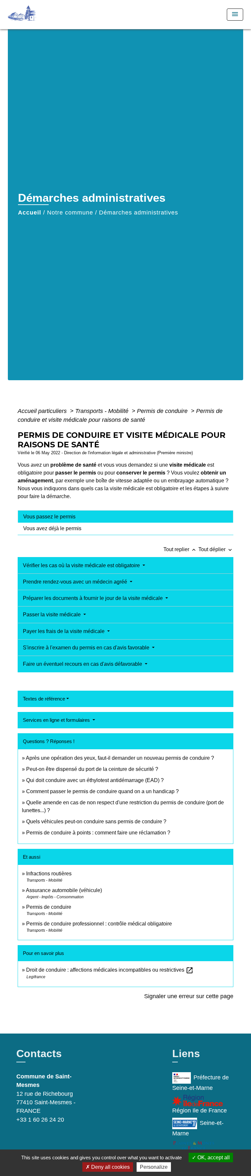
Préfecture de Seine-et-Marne (200, 1082)
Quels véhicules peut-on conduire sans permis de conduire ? (96, 821)
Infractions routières (49, 873)
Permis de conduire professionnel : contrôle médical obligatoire (99, 923)
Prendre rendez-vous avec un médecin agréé (75, 582)
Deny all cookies (110, 1167)
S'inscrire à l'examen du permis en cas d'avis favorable (87, 647)
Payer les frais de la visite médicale (64, 631)
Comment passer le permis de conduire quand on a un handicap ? (102, 791)
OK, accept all (213, 1157)
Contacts (39, 1053)
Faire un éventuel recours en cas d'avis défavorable (83, 664)
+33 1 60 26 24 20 (40, 1119)
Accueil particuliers (43, 411)
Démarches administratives (138, 212)
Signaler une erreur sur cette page (188, 996)
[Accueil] (32, 14)
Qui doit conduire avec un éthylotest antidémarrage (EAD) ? (95, 780)
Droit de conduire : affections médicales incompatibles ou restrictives (109, 970)
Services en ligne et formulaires (57, 720)
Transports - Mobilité (102, 411)
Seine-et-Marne (197, 1128)
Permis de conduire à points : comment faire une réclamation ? (98, 832)
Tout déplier (215, 549)
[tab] (125, 516)
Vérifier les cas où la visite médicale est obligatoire (82, 565)
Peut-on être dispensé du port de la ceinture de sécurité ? (92, 769)
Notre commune (70, 212)
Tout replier (180, 549)
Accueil (29, 212)
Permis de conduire (163, 411)
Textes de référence (44, 698)
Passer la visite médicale (52, 614)
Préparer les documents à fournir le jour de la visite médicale (93, 598)
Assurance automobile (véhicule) (64, 890)
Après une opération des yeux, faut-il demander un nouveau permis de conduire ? (120, 758)
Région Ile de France (199, 1110)
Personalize (154, 1167)
